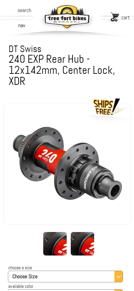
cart (125, 17)
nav (21, 25)
